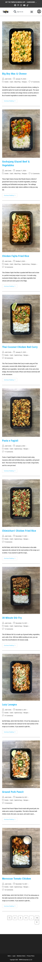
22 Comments (9, 890)
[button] (31, 12)
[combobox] (19, 12)
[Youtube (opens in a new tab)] (24, 5)
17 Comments (9, 452)
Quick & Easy (26, 264)
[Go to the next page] (37, 922)
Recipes (24, 82)
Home (9, 956)
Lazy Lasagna (9, 704)
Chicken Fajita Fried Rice (15, 256)
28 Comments (9, 358)
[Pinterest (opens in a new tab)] (18, 5)
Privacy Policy (30, 956)
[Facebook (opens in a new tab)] (15, 5)
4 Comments (8, 803)
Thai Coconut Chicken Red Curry (20, 347)
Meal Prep (17, 82)
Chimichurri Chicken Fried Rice (19, 530)
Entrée (7, 82)
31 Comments (9, 715)
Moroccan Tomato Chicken (16, 878)
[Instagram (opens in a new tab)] (21, 5)
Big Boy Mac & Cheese (14, 73)
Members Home (21, 956)
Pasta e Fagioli (10, 440)
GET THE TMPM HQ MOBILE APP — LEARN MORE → (21, 2)
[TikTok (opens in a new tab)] (27, 5)
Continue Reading (10, 100)
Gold (11, 82)
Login (13, 956)
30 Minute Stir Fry (12, 617)
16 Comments (9, 267)
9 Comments (8, 542)
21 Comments (35, 173)
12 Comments (9, 629)
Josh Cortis (8, 79)
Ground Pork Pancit (13, 791)
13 (37, 918)
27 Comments (35, 82)
